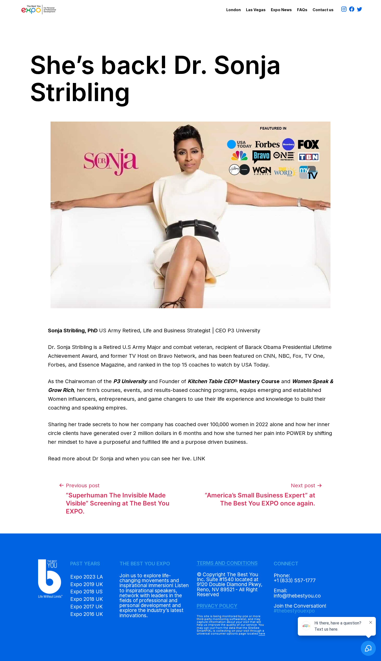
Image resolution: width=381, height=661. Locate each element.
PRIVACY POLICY (217, 606)
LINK (199, 458)
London (233, 10)
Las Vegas (256, 10)
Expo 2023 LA (86, 577)
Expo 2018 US (86, 591)
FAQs (302, 10)
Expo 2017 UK (86, 606)
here (262, 633)
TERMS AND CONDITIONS (227, 563)
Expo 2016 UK (86, 614)
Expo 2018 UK (86, 599)
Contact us (323, 10)
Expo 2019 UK (86, 584)
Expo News (281, 10)
